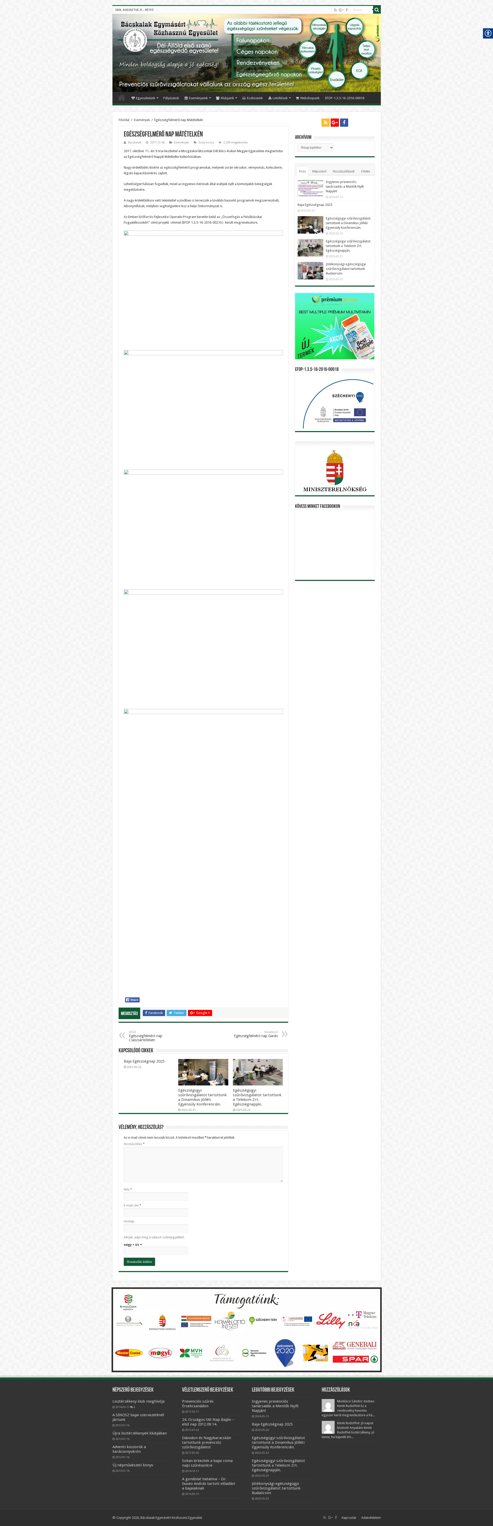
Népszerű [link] (319, 171)
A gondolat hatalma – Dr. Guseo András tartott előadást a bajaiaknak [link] (208, 1484)
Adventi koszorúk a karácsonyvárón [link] (129, 1449)
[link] (335, 10)
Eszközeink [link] (255, 98)
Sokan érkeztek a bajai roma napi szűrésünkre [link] (207, 1463)
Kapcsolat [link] (349, 1518)
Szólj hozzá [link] (206, 142)
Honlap (129, 1221)
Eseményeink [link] (198, 98)
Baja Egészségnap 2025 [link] (144, 1061)
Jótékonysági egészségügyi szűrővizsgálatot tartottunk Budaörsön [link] (346, 268)
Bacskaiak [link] (134, 142)
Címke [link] (365, 171)
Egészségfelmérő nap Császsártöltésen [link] (145, 1036)
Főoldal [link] (121, 97)
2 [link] (134, 1407)
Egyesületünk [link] (145, 98)
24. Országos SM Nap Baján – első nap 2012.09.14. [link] (208, 1422)
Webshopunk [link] (309, 98)
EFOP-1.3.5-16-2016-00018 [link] (344, 98)
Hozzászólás (134, 1144)
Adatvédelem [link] (371, 1518)
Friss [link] (302, 171)
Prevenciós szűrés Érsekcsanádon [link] (198, 1403)
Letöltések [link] (280, 98)
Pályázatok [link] (171, 98)
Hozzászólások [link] (344, 171)
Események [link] (142, 120)
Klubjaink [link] (227, 98)
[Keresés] (377, 10)
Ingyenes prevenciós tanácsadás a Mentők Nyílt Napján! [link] (345, 186)
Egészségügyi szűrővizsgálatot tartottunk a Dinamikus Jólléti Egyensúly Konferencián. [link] (202, 1097)
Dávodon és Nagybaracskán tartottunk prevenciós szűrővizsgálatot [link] (206, 1442)
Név (128, 1189)
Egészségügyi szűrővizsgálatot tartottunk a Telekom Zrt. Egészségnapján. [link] (257, 1097)
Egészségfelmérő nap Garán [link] (256, 1034)
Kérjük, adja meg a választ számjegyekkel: (154, 1237)
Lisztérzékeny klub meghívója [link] (138, 1401)
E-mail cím (132, 1205)
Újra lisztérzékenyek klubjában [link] (139, 1433)
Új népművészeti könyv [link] (132, 1465)
